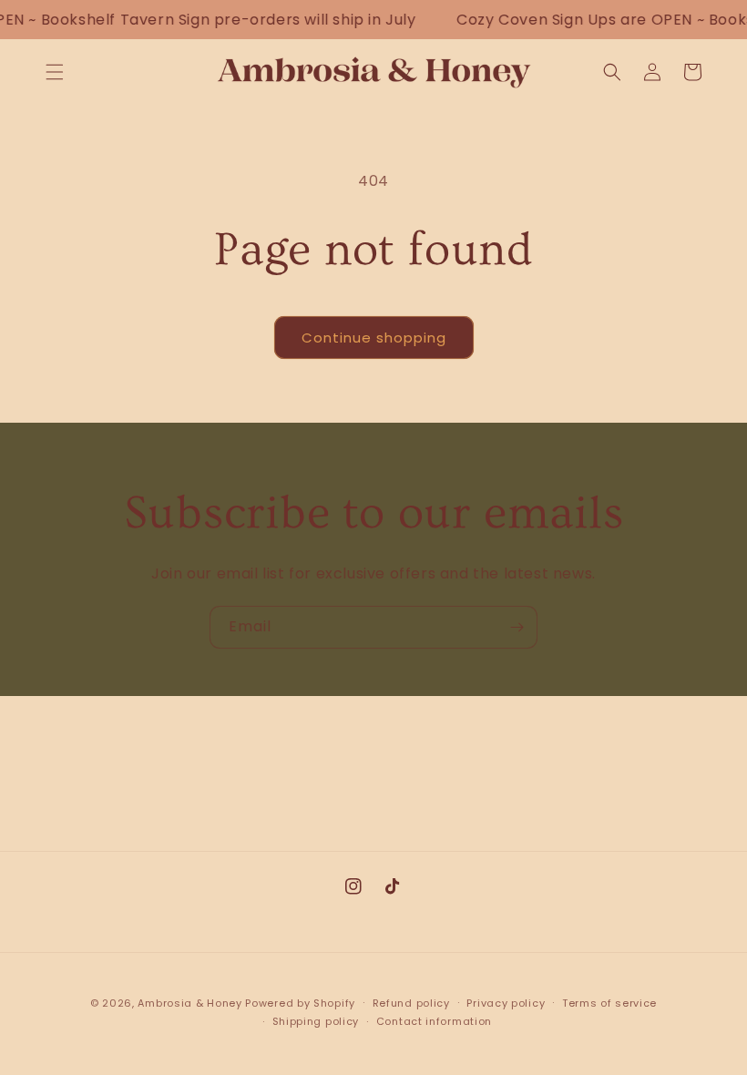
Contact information (434, 1021)
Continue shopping (374, 337)
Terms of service (609, 1003)
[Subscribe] (516, 627)
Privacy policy (505, 1003)
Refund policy (411, 1003)
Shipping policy (316, 1021)
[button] (55, 72)
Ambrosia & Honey (189, 1003)
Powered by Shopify (300, 1003)
